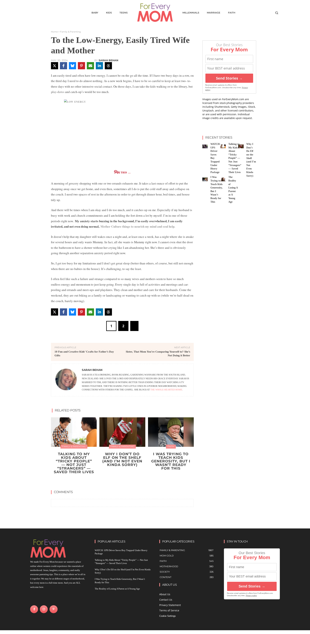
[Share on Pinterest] (81, 65)
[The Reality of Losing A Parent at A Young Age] (223, 179)
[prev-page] (119, 480)
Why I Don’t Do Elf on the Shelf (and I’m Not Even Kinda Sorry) (122, 459)
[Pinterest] (53, 609)
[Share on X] (54, 65)
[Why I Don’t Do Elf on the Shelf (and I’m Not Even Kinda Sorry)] (122, 432)
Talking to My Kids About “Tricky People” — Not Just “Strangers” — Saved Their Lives (74, 463)
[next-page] (124, 480)
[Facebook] (34, 609)
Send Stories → (229, 78)
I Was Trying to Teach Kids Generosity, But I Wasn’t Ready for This (170, 461)
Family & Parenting (70, 31)
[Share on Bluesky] (72, 65)
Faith (171, 446)
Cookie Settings (167, 616)
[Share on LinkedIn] (99, 65)
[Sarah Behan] (66, 380)
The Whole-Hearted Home (166, 389)
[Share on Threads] (108, 65)
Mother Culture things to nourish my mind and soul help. (138, 226)
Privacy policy (251, 595)
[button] (276, 13)
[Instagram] (44, 609)
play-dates (57, 92)
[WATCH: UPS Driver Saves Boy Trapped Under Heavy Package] (205, 146)
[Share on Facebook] (63, 65)
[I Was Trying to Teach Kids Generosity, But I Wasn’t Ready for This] (171, 432)
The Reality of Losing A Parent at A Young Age (117, 588)
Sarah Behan (108, 60)
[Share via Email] (90, 65)
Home (54, 31)
